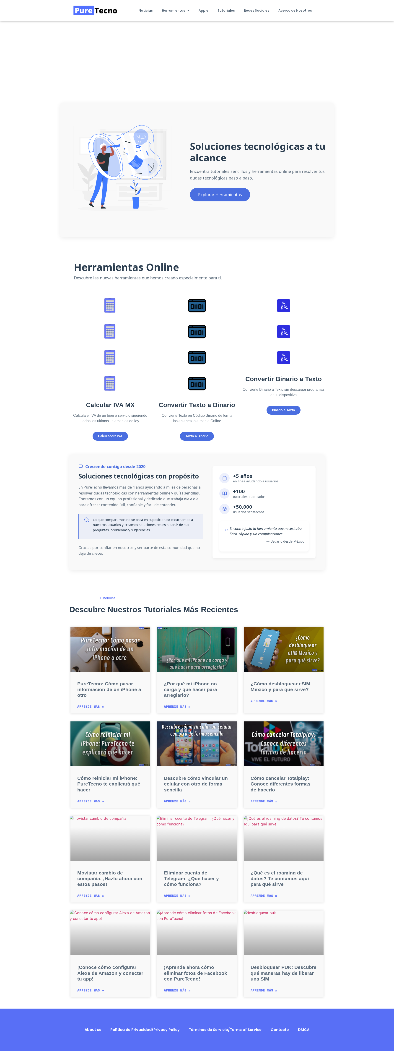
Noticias (146, 10)
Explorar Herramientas (220, 194)
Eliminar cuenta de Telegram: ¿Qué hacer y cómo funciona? (191, 878)
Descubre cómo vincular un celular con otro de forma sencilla (196, 783)
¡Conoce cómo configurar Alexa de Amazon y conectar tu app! (110, 973)
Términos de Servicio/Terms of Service (225, 1029)
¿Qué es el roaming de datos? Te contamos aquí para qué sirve (280, 878)
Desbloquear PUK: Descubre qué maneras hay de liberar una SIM (283, 973)
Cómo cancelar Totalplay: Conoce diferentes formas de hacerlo (281, 783)
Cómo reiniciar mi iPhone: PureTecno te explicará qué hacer (108, 783)
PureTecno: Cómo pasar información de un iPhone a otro (109, 689)
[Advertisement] (197, 55)
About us (93, 1029)
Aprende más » (90, 706)
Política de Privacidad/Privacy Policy (145, 1029)
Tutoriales (226, 10)
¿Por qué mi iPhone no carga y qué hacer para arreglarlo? (190, 689)
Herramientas (173, 10)
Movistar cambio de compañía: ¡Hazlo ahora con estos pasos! (109, 878)
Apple (203, 10)
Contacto (280, 1029)
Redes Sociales (256, 10)
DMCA (303, 1029)
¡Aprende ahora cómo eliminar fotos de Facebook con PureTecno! (195, 973)
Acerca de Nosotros (295, 10)
